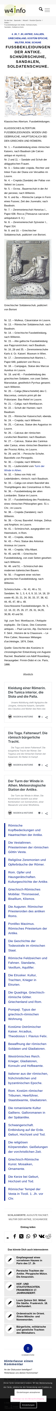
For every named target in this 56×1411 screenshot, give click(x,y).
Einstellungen (28, 1405)
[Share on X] (21, 1237)
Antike (28, 34)
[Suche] (40, 10)
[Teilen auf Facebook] (14, 1237)
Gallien (39, 34)
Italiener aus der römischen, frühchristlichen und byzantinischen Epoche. (28, 1078)
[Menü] (47, 10)
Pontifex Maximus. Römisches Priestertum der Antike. (27, 928)
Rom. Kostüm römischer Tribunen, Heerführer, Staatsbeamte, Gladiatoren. (27, 1095)
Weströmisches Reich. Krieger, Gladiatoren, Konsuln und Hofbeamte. (26, 1061)
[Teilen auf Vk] (41, 1237)
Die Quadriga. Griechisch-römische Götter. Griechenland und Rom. (26, 997)
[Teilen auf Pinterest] (35, 1237)
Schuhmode (40, 1219)
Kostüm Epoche (37, 38)
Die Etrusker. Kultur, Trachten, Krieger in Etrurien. (22, 979)
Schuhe (36, 42)
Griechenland (17, 38)
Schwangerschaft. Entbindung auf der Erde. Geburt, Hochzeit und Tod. (27, 1129)
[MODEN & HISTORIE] (23, 10)
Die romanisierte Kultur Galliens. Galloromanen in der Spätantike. (26, 1112)
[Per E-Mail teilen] (7, 1238)
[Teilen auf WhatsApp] (28, 1237)
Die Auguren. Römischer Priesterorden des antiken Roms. (26, 911)
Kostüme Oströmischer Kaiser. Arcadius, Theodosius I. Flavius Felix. (27, 1031)
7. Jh (20, 34)
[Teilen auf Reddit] (48, 1237)
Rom (27, 42)
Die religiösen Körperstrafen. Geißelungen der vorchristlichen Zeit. (28, 1147)
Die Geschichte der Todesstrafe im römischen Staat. (26, 945)
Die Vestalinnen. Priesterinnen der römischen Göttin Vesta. (28, 847)
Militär (19, 42)
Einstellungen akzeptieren (28, 1392)
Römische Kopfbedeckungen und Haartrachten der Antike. (25, 830)
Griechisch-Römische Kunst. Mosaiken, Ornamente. (23, 1164)
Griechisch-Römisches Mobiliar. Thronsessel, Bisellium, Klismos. (24, 894)
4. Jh (14, 34)
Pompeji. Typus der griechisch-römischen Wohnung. (23, 1014)
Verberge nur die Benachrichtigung (28, 1399)
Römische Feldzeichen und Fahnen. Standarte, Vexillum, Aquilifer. (27, 962)
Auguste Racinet (37, 1215)
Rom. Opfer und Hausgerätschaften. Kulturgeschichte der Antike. (28, 877)
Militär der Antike (20, 1219)
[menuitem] (40, 10)
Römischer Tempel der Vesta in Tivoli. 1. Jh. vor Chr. (25, 1193)
